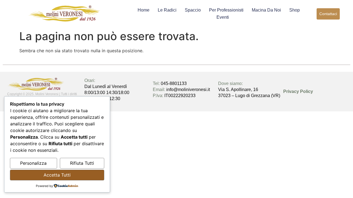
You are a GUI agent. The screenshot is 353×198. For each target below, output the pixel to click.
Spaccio (193, 10)
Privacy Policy (298, 91)
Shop (294, 10)
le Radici (167, 10)
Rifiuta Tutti (82, 163)
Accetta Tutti (57, 175)
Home (143, 10)
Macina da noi (266, 10)
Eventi (222, 17)
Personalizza (33, 163)
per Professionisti (226, 10)
